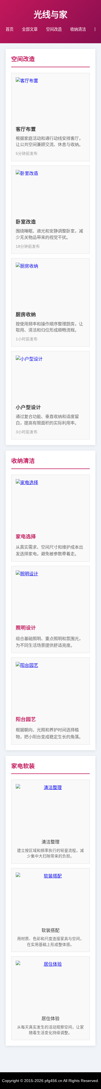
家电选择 (26, 536)
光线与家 (50, 14)
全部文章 (30, 29)
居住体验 (50, 1018)
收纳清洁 (78, 29)
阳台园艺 (26, 719)
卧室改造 (26, 222)
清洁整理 (50, 842)
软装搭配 (50, 930)
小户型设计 (28, 407)
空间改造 (54, 29)
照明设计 (26, 628)
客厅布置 (26, 129)
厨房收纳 (26, 314)
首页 (9, 29)
